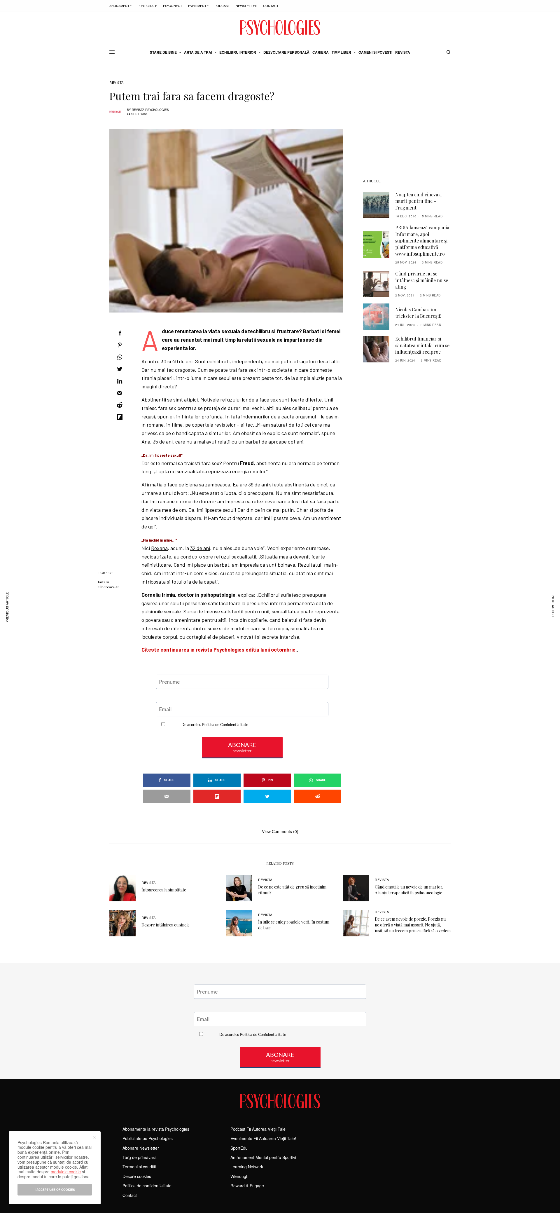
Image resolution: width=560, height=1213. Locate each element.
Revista (116, 82)
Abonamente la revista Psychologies (156, 1129)
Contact (271, 5)
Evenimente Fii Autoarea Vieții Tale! (263, 1138)
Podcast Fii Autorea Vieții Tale (258, 1129)
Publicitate (147, 5)
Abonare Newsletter (141, 1148)
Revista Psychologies (150, 110)
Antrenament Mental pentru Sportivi (263, 1157)
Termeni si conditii (139, 1167)
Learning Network (246, 1167)
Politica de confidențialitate (147, 1185)
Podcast (222, 5)
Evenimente (198, 5)
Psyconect (172, 5)
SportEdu (239, 1148)
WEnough (239, 1176)
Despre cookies (137, 1176)
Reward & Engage (247, 1185)
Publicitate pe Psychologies (148, 1138)
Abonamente (120, 5)
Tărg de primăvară (140, 1157)
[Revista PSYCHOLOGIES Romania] (280, 27)
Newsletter (246, 5)
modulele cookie (66, 1171)
